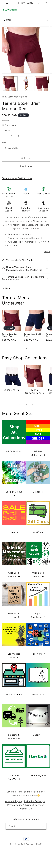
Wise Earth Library (14, 615)
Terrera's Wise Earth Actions (17, 178)
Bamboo (31, 241)
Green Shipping (13, 801)
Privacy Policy (14, 805)
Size (4, 142)
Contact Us (26, 808)
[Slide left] (20, 349)
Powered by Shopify (34, 844)
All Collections (14, 451)
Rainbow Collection (37, 453)
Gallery (36, 735)
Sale (12, 532)
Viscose (17, 241)
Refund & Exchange (34, 801)
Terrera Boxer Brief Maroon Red (10, 335)
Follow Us (37, 654)
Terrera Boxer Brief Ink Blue (33, 335)
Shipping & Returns (14, 737)
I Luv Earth (21, 844)
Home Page (37, 775)
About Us (37, 694)
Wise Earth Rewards (14, 574)
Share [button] (8, 288)
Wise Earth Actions (38, 574)
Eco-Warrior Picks (14, 656)
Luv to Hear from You (14, 777)
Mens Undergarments (34, 391)
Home (47, 251)
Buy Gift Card (38, 532)
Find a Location (14, 694)
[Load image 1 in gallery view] (10, 83)
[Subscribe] (43, 826)
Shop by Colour (14, 491)
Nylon (46, 241)
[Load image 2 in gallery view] (26, 83)
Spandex (14, 245)
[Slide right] (32, 349)
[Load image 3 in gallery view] (42, 83)
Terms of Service (34, 805)
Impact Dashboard (36, 615)
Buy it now (26, 166)
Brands (36, 491)
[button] (7, 3)
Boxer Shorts (11, 390)
